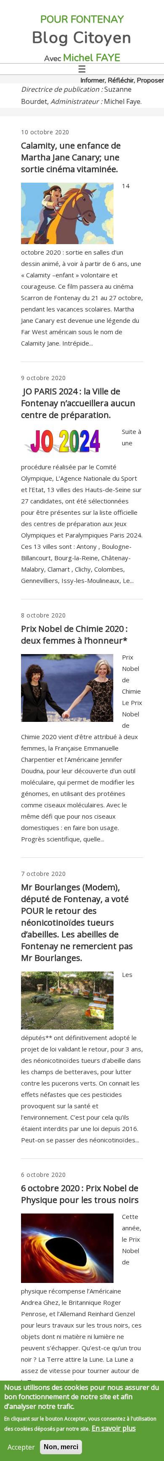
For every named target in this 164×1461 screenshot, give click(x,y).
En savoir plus (114, 1428)
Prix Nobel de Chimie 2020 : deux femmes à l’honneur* (74, 634)
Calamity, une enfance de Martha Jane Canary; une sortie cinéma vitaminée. (71, 157)
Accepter (21, 1447)
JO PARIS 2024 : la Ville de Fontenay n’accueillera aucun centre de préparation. (78, 403)
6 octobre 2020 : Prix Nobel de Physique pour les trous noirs (80, 1194)
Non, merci (61, 1446)
